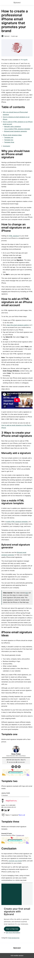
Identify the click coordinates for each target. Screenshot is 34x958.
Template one (8, 137)
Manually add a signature (12, 126)
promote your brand (15, 861)
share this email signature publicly (18, 325)
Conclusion (6, 146)
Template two (8, 140)
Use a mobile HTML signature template (17, 129)
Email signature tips (13, 938)
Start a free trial (12, 929)
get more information (13, 932)
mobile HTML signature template (17, 521)
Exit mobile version (17, 955)
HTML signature (14, 236)
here (26, 593)
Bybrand (17, 3)
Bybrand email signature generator (15, 131)
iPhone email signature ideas (12, 135)
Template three (9, 142)
